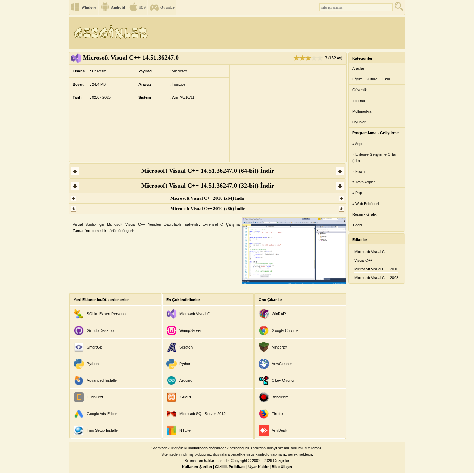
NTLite (185, 430)
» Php (357, 193)
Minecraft (279, 347)
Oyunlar (167, 7)
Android (118, 7)
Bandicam (280, 397)
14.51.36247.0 (131, 57)
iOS (142, 7)
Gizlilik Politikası (230, 467)
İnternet (358, 100)
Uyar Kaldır (258, 467)
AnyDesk (279, 430)
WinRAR (279, 314)
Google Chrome (285, 330)
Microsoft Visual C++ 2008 (376, 278)
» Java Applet (363, 182)
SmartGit (94, 347)
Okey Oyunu (283, 380)
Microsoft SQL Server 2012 (202, 414)
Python (93, 364)
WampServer (190, 330)
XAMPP (185, 397)
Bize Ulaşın (282, 467)
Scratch (186, 347)
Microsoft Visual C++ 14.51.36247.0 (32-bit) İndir (207, 185)
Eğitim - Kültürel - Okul (371, 79)
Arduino (185, 380)
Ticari (357, 225)
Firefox (277, 414)
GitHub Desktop (100, 330)
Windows (88, 7)
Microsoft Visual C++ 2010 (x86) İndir (207, 208)
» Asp (357, 143)
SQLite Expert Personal (106, 314)
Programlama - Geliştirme (375, 133)
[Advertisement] (278, 33)
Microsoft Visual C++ (196, 314)
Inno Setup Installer (103, 430)
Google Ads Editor (102, 414)
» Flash (358, 171)
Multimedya (361, 111)
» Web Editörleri (365, 203)
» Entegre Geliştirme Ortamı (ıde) (375, 157)
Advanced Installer (102, 380)
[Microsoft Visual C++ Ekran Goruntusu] (294, 283)
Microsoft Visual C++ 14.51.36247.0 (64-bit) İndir (207, 170)
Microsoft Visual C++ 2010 (376, 269)
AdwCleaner (282, 364)
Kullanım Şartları (197, 467)
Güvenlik (359, 90)
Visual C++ (363, 260)
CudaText (95, 397)
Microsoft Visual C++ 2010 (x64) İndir (207, 198)
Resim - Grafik (364, 214)
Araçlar (358, 68)
